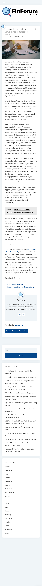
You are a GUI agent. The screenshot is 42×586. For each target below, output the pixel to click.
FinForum (21, 300)
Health (7, 504)
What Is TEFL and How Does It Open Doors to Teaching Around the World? (19, 444)
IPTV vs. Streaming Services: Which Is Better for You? (20, 434)
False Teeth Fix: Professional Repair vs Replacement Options (17, 416)
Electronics (8, 489)
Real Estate (18, 325)
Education (8, 485)
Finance (7, 496)
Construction (9, 481)
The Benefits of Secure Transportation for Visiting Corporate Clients (21, 398)
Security (7, 522)
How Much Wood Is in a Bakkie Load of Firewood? (20, 377)
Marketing (8, 515)
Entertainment (9, 492)
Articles (7, 467)
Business (7, 478)
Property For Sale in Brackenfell (16, 331)
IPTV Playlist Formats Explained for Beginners (19, 393)
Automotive (8, 470)
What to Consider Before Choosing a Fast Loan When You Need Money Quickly (19, 382)
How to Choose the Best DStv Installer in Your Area (21, 439)
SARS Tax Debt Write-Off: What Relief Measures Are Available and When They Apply (21, 422)
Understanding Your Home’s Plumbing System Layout (19, 428)
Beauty (7, 474)
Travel (7, 533)
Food (6, 500)
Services (7, 526)
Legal (6, 507)
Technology (8, 529)
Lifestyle (7, 511)
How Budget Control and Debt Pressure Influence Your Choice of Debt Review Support (20, 388)
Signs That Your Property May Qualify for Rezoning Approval (21, 404)
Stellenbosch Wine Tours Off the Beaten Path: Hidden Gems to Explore (19, 450)
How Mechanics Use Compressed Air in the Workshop (18, 372)
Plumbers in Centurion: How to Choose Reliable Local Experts (20, 410)
